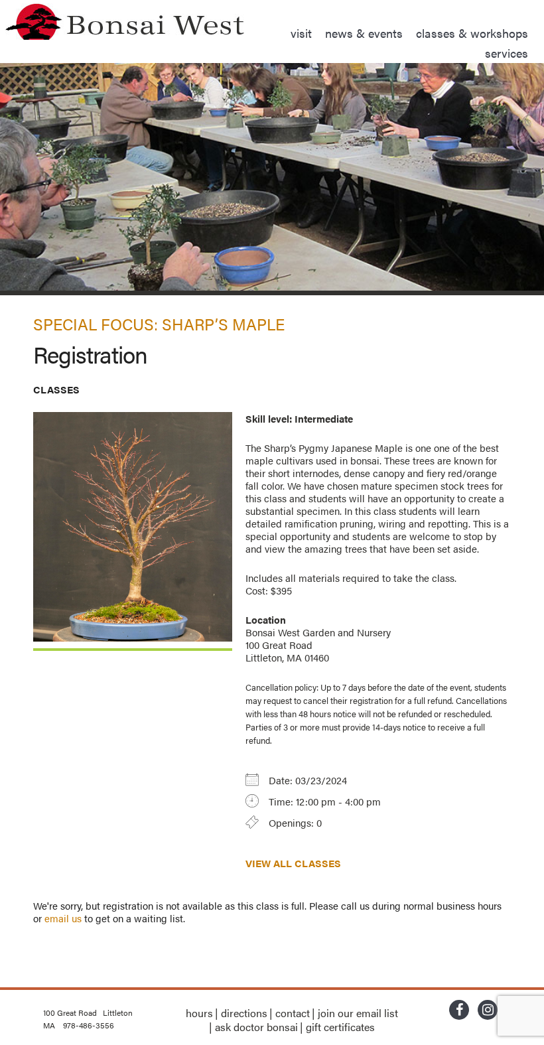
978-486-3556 (88, 1025)
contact (292, 1012)
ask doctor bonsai (256, 1026)
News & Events (364, 33)
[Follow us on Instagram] (487, 1011)
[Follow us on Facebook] (459, 1011)
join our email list (358, 1012)
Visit (301, 33)
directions (244, 1012)
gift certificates (340, 1026)
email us (63, 918)
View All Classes (293, 863)
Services (506, 52)
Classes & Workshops (472, 33)
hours (199, 1012)
